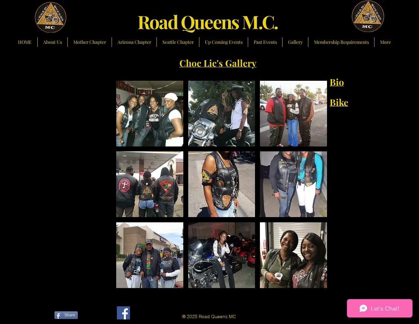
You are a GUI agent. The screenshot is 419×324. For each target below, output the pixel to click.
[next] (313, 190)
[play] (314, 283)
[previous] (130, 190)
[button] (149, 113)
